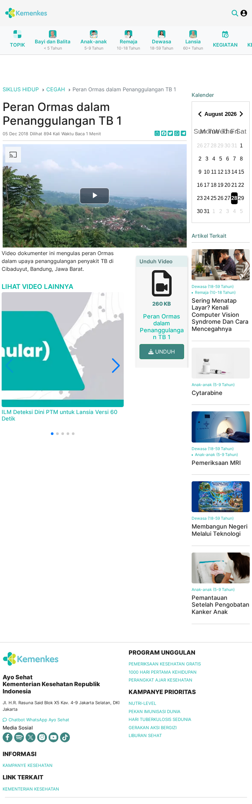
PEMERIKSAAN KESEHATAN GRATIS (165, 663)
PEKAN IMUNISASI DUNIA (154, 711)
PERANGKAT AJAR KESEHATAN (160, 680)
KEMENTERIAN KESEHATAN (31, 789)
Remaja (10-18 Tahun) (215, 292)
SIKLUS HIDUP (21, 89)
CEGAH (55, 89)
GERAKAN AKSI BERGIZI (153, 727)
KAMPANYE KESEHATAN (27, 765)
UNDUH (164, 351)
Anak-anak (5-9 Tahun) (213, 384)
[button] (52, 433)
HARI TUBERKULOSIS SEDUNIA (160, 719)
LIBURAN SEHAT (145, 735)
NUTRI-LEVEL (142, 703)
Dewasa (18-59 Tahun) (213, 286)
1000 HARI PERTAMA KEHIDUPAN (163, 672)
